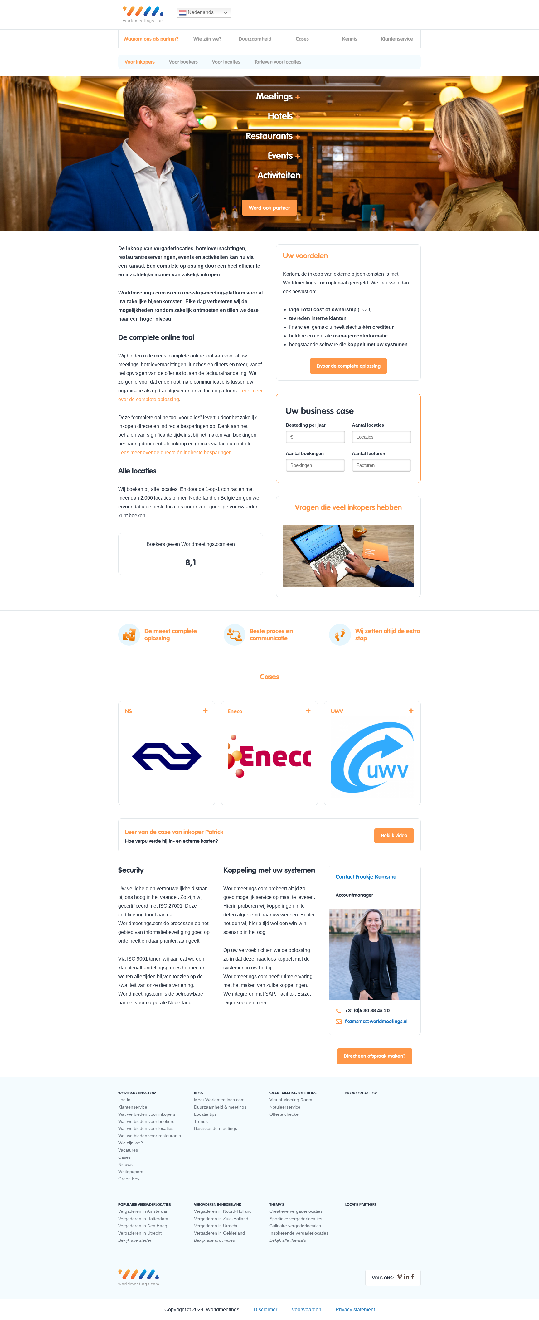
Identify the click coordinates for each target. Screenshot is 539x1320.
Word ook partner (269, 208)
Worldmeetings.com (143, 14)
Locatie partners (360, 1204)
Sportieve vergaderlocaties (296, 1218)
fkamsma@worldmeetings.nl (376, 1021)
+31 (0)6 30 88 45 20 (367, 1010)
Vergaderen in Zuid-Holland (221, 1218)
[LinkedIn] (406, 1276)
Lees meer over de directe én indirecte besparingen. (176, 452)
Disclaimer (265, 1309)
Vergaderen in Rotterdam (143, 1218)
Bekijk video (394, 835)
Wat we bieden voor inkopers (146, 1114)
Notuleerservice (285, 1106)
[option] (164, 641)
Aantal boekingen (305, 453)
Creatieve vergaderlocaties (296, 1211)
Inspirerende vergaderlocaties (299, 1232)
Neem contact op (361, 1093)
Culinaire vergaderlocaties (295, 1225)
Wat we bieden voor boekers (146, 1121)
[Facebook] (412, 1276)
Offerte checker (285, 1114)
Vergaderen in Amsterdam (144, 1211)
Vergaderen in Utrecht (140, 1232)
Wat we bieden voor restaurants (149, 1135)
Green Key (128, 1178)
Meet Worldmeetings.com (219, 1099)
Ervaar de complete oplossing (349, 366)
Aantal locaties (368, 425)
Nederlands (200, 12)
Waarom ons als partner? (151, 38)
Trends (201, 1121)
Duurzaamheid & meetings (220, 1106)
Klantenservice (397, 38)
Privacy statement (355, 1309)
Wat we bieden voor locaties (145, 1128)
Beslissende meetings (215, 1128)
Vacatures (128, 1150)
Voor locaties (226, 62)
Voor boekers (183, 62)
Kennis (349, 38)
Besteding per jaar (306, 425)
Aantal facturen (368, 453)
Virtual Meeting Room (291, 1099)
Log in (124, 1099)
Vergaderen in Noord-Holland (223, 1211)
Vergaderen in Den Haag (142, 1225)
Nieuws (125, 1164)
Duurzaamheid (255, 38)
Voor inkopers (140, 62)
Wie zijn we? (207, 38)
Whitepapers (130, 1171)
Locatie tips (205, 1114)
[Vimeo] (399, 1276)
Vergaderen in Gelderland (219, 1232)
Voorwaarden (306, 1309)
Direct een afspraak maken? (374, 1056)
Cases (302, 38)
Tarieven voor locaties (278, 62)
